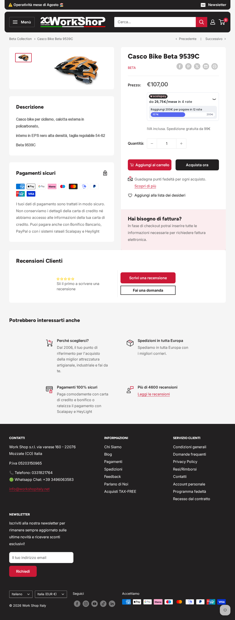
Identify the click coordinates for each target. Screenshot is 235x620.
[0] (222, 22)
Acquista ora (197, 165)
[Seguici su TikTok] (103, 603)
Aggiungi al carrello (152, 165)
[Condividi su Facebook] (179, 66)
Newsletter (217, 5)
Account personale (189, 484)
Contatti (180, 476)
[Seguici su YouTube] (94, 603)
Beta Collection (21, 39)
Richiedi (23, 571)
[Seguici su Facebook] (77, 603)
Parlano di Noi (116, 484)
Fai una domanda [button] (148, 290)
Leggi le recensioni (154, 394)
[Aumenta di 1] (181, 143)
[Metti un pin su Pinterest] (188, 66)
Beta (132, 68)
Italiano (17, 594)
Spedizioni (113, 469)
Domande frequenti (189, 454)
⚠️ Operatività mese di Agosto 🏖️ (36, 5)
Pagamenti (113, 461)
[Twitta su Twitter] (197, 66)
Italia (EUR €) (47, 594)
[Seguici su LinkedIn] (112, 603)
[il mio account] (212, 22)
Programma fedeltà (189, 491)
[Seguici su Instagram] (86, 603)
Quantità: (136, 143)
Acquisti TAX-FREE (120, 491)
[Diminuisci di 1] (152, 143)
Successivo (213, 39)
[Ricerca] (201, 22)
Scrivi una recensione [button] (148, 278)
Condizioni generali (189, 447)
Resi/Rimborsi (185, 469)
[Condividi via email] (206, 66)
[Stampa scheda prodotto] (214, 66)
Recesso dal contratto (191, 498)
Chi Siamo (113, 447)
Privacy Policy (185, 461)
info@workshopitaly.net (29, 489)
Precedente (187, 39)
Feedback (112, 476)
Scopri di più (145, 186)
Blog (108, 454)
